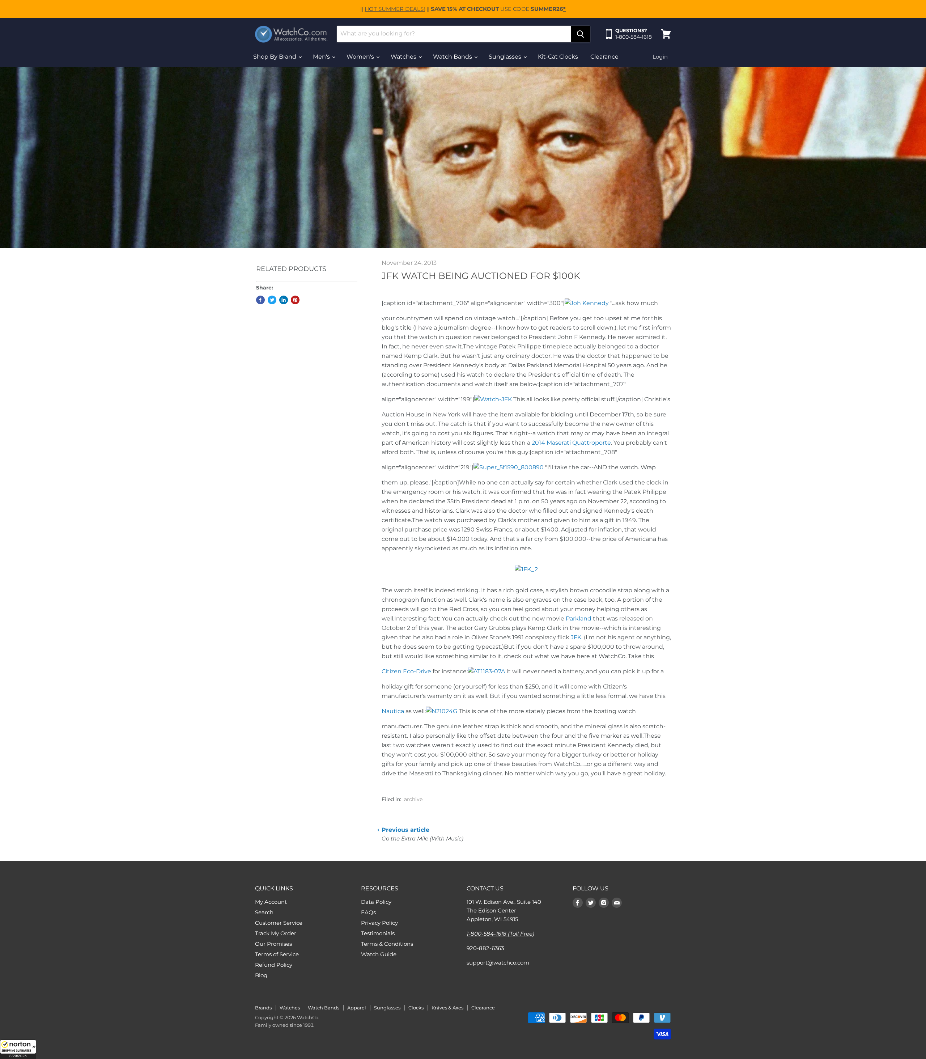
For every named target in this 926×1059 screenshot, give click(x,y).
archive (413, 799)
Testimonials (378, 933)
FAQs (368, 912)
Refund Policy (273, 964)
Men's (322, 56)
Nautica (393, 711)
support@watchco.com (498, 962)
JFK (576, 637)
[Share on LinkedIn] (283, 300)
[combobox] (454, 34)
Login (660, 56)
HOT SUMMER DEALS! (395, 8)
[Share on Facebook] (260, 300)
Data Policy (376, 901)
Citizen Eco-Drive (406, 671)
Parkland (578, 618)
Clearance (604, 56)
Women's (361, 56)
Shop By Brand (275, 56)
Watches (404, 56)
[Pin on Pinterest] (295, 300)
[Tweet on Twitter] (272, 300)
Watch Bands (453, 56)
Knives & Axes (447, 1008)
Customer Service (278, 922)
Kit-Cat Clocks (558, 56)
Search (264, 912)
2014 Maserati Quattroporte (571, 442)
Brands (263, 1008)
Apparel (356, 1008)
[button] (18, 1049)
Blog (261, 975)
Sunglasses (506, 56)
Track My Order (275, 933)
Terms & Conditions (387, 943)
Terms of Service (277, 954)
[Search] (580, 34)
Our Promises (273, 943)
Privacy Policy (379, 922)
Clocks (416, 1008)
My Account (271, 901)
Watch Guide (378, 954)
